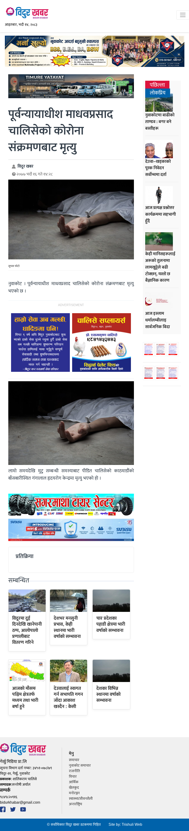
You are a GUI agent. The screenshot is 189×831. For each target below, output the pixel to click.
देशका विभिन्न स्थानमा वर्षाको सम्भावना (108, 695)
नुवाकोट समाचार (80, 765)
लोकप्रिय (157, 93)
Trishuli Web (132, 825)
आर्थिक (73, 782)
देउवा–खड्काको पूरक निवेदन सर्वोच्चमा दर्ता (158, 168)
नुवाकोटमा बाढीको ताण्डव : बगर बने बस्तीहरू (159, 121)
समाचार (74, 760)
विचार (73, 777)
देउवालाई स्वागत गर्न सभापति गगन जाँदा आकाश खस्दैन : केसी (68, 698)
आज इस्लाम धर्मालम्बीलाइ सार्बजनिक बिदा (157, 320)
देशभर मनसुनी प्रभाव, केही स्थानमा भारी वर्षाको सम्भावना (67, 627)
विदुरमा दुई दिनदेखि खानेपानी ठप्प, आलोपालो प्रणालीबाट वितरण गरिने (27, 630)
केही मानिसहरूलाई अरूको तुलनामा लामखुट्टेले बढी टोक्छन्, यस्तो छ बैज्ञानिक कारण (160, 267)
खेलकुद (74, 788)
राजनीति (74, 771)
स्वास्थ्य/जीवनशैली (81, 799)
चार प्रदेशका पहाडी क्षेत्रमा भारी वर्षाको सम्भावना (110, 624)
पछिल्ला (157, 85)
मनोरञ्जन (74, 793)
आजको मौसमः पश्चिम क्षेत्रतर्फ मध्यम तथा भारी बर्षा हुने (25, 698)
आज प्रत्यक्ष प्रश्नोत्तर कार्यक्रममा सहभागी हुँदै (160, 214)
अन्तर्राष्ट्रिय (75, 804)
